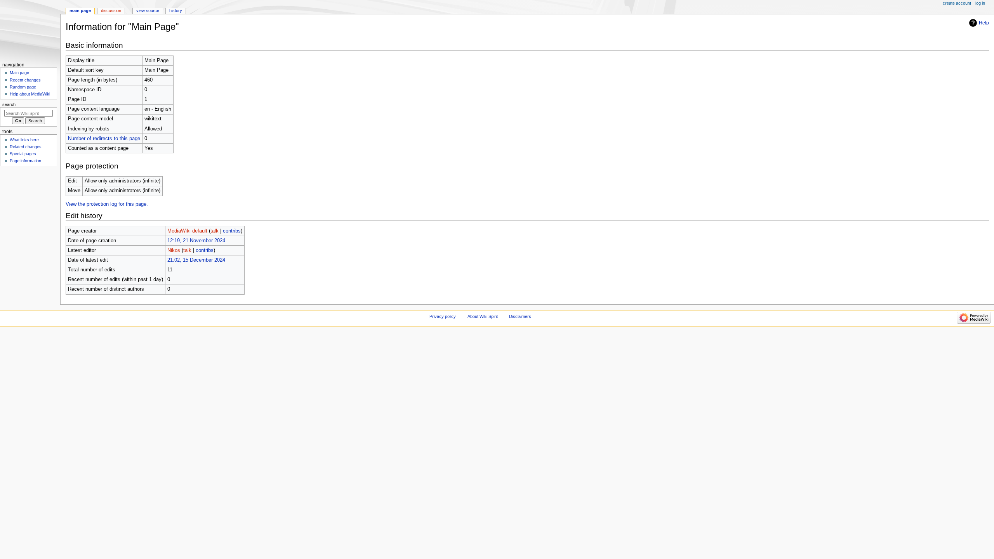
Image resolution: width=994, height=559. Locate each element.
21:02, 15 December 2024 (196, 260)
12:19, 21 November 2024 (196, 240)
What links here (24, 139)
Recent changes (25, 80)
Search (9, 104)
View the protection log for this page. (107, 204)
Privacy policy (442, 316)
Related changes (26, 146)
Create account (957, 3)
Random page (23, 87)
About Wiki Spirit (482, 316)
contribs (232, 231)
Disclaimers (520, 316)
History (175, 10)
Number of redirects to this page (104, 138)
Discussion (111, 10)
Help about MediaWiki (30, 94)
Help (984, 23)
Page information (25, 160)
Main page (19, 72)
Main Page (80, 10)
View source (147, 10)
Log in (980, 3)
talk (214, 231)
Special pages (23, 153)
